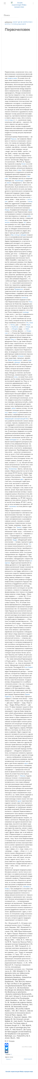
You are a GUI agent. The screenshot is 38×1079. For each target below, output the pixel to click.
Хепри (28, 327)
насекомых (13, 506)
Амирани (8, 1059)
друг (21, 479)
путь (6, 412)
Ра (27, 322)
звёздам (23, 235)
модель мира (12, 78)
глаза (31, 322)
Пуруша (13, 139)
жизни (14, 408)
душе (19, 801)
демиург (17, 362)
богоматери (13, 469)
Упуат (28, 325)
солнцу (16, 235)
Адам (30, 210)
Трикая (18, 527)
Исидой (15, 329)
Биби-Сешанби (28, 1059)
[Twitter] (19, 1048)
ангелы (7, 222)
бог (25, 222)
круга (26, 763)
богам (23, 164)
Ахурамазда (19, 180)
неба (29, 216)
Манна (22, 776)
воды (11, 120)
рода (29, 360)
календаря (13, 439)
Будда (15, 540)
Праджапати (18, 289)
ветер (30, 201)
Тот (30, 544)
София (30, 667)
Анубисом (15, 327)
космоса (24, 297)
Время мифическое (15, 360)
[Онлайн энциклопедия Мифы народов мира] (19, 5)
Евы (12, 235)
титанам (20, 356)
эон (26, 667)
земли (9, 183)
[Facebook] (19, 1044)
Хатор (13, 325)
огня (6, 120)
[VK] (19, 1051)
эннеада (26, 312)
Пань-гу (13, 339)
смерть (15, 412)
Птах (30, 302)
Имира (7, 210)
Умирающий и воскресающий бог (16, 419)
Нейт (27, 329)
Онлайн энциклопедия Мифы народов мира (19, 1071)
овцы (19, 170)
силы (16, 377)
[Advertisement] (19, 51)
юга (6, 220)
